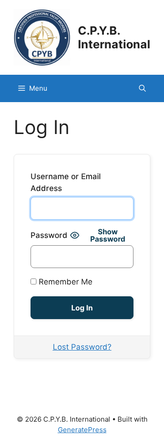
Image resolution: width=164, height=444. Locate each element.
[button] (142, 88)
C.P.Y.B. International (114, 37)
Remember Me (64, 281)
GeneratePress (82, 429)
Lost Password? (82, 346)
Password (49, 235)
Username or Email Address (66, 182)
